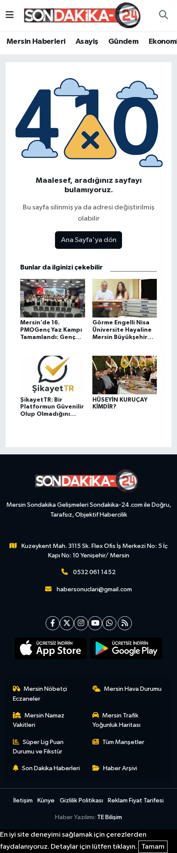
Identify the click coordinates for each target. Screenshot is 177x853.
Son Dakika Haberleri (51, 768)
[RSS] (125, 623)
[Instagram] (81, 623)
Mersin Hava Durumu (133, 689)
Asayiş (87, 41)
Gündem (123, 41)
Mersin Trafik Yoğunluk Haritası (116, 720)
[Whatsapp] (109, 623)
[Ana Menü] (10, 15)
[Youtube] (95, 623)
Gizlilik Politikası (81, 800)
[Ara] (163, 15)
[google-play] (126, 650)
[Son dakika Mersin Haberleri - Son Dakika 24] (84, 15)
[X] (67, 623)
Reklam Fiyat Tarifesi (136, 800)
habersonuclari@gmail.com (94, 589)
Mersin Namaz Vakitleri (39, 720)
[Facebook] (53, 623)
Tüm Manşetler (123, 742)
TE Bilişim (109, 817)
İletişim (23, 800)
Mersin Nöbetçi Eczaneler (40, 694)
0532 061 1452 (94, 572)
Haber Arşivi (120, 768)
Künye (46, 800)
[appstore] (51, 650)
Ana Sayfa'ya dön (88, 240)
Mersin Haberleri (35, 41)
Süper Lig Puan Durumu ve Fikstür (38, 747)
